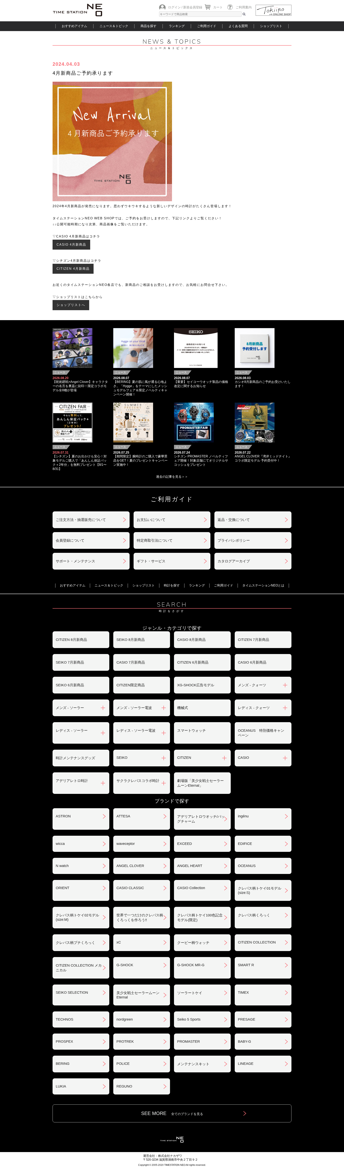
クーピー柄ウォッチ (193, 943)
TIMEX (243, 992)
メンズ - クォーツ (252, 685)
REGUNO (124, 1086)
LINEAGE (245, 1064)
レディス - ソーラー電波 (135, 731)
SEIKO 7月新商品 (70, 662)
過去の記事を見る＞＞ (172, 476)
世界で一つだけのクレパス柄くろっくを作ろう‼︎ (139, 917)
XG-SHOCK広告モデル (195, 685)
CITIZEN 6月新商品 (192, 662)
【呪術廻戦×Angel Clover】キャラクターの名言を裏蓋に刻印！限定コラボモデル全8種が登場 (80, 386)
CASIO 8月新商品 (191, 640)
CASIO (243, 758)
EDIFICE (245, 844)
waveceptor (125, 844)
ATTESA (123, 816)
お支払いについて (151, 520)
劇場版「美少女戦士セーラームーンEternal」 (200, 783)
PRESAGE (246, 1019)
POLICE (123, 1064)
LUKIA (61, 1086)
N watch (62, 866)
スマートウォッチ (191, 731)
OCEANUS (247, 866)
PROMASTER (188, 1041)
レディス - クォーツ (254, 708)
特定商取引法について (155, 540)
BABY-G (244, 1041)
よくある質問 (238, 26)
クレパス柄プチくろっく (75, 943)
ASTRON (63, 816)
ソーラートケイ (189, 993)
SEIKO (121, 758)
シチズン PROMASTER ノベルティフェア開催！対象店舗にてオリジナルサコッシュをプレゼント (201, 460)
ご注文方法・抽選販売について (81, 520)
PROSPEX (64, 1041)
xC (118, 942)
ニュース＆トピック (114, 26)
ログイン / (175, 7)
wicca (60, 844)
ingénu (243, 816)
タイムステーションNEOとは (263, 585)
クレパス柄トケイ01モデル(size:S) (259, 890)
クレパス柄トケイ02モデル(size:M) (77, 917)
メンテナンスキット (193, 1064)
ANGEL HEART (189, 866)
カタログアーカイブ (234, 561)
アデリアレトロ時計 (72, 781)
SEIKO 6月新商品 (70, 685)
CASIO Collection (191, 888)
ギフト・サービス (151, 561)
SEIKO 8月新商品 (130, 640)
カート (218, 7)
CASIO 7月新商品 (130, 662)
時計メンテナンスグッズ (75, 758)
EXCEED (184, 844)
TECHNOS (64, 1019)
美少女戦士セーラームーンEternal (137, 995)
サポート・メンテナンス (75, 561)
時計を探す (172, 585)
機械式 (182, 708)
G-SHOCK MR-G (190, 965)
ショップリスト (271, 26)
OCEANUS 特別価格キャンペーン (261, 733)
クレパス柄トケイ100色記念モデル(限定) (200, 917)
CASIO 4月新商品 (71, 244)
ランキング (177, 26)
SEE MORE (172, 1113)
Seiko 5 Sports (188, 1019)
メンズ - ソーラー (70, 708)
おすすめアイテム (74, 26)
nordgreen (124, 1019)
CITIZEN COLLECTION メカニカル (79, 967)
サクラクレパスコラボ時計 (137, 781)
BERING (62, 1064)
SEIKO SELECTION (72, 992)
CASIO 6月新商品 (252, 662)
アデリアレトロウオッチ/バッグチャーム (201, 819)
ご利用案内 (244, 7)
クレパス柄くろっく (254, 915)
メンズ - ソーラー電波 (134, 708)
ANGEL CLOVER (130, 866)
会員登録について (70, 540)
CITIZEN (184, 758)
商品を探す (148, 26)
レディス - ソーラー (72, 731)
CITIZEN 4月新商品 (73, 268)
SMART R (246, 965)
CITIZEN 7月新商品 (253, 640)
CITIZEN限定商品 (130, 685)
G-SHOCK (124, 965)
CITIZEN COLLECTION (257, 942)
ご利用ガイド (206, 26)
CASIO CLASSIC (130, 888)
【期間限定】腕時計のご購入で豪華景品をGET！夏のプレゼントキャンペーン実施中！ (140, 460)
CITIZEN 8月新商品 (71, 640)
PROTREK (125, 1041)
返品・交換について (234, 520)
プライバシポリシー (234, 540)
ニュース (59, 372)
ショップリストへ (71, 305)
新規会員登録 (192, 7)
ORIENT (62, 888)
